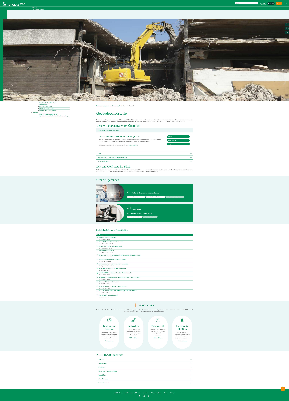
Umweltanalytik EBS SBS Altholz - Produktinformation (113, 264)
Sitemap (172, 392)
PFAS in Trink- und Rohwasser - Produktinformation (113, 286)
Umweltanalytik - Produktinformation (109, 281)
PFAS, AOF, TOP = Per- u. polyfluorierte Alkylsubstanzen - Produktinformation (120, 255)
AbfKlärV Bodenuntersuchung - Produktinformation (112, 268)
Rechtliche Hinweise (118, 392)
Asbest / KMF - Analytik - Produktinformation (111, 241)
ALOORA (279, 3)
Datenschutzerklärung (156, 392)
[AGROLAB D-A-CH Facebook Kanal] (148, 395)
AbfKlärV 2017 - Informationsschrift (108, 295)
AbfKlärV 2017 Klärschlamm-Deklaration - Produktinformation (115, 273)
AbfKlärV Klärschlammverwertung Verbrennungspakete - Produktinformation (119, 277)
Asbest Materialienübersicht (106, 250)
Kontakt (263, 3)
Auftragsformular (172, 140)
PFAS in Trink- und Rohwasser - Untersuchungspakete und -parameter (118, 290)
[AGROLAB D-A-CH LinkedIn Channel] (140, 395)
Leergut (170, 144)
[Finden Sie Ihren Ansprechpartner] (283, 389)
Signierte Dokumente (136, 392)
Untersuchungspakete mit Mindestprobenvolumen (112, 259)
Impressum (145, 392)
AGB (127, 392)
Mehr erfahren (109, 341)
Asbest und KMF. (133, 145)
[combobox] (246, 3)
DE (285, 3)
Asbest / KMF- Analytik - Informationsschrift (110, 246)
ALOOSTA (271, 3)
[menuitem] (34, 7)
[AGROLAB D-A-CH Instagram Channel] (144, 395)
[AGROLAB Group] (14, 6)
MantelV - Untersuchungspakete (107, 237)
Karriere (166, 392)
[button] (144, 130)
